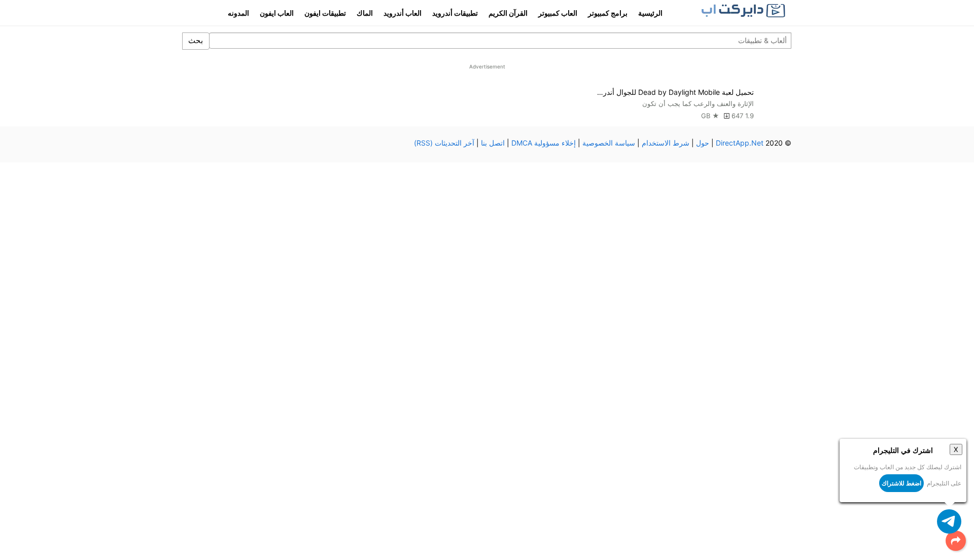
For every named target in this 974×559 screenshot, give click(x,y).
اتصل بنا (493, 142)
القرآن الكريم (508, 13)
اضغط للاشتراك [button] (901, 483)
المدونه (238, 13)
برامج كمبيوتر (608, 13)
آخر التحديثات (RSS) (444, 142)
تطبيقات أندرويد (455, 13)
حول (702, 142)
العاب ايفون (277, 13)
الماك (365, 13)
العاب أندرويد (403, 13)
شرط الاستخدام (665, 142)
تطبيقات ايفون (325, 13)
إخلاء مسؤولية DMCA (543, 142)
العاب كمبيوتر (557, 13)
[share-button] (956, 541)
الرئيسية (650, 13)
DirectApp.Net (739, 142)
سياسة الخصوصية (608, 142)
